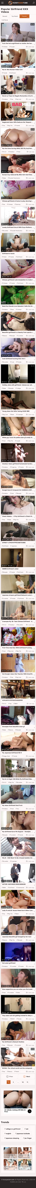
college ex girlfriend (13, 1129)
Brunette (5, 230)
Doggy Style (6, 756)
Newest (4, 16)
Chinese (5, 46)
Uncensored (21, 887)
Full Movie (5, 20)
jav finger (28, 1138)
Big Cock (18, 99)
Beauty (5, 335)
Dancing (18, 204)
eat (27, 1129)
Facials (19, 1019)
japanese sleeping (12, 1138)
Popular (24, 16)
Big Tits (10, 125)
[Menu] (2, 2)
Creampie (20, 414)
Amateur (5, 99)
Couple (12, 46)
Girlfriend (13, 73)
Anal (19, 151)
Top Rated (15, 16)
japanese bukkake (23, 1133)
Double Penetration (14, 178)
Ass (12, 99)
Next (28, 1076)
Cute (12, 362)
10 (23, 1082)
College (19, 388)
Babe (4, 178)
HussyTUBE (20, 3)
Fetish (4, 257)
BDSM (12, 1019)
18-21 (4, 151)
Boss (12, 309)
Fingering (13, 467)
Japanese (14, 546)
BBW (16, 703)
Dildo (18, 992)
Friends (5, 73)
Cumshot (20, 335)
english (8, 1133)
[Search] (33, 2)
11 (27, 1082)
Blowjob (12, 335)
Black (12, 414)
